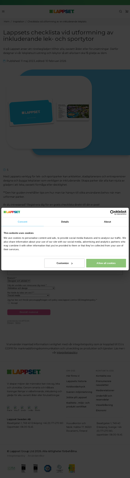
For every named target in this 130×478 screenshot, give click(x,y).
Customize (63, 263)
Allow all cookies (106, 263)
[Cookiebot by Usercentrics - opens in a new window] (112, 212)
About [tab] (107, 221)
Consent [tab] (22, 221)
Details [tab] (65, 221)
